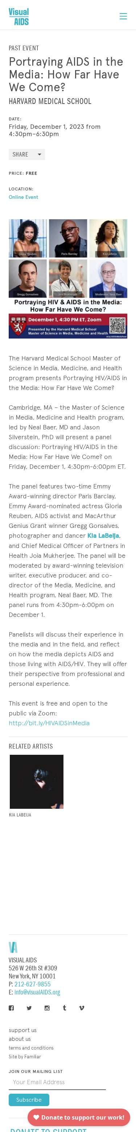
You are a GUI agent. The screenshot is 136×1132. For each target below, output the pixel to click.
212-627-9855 (33, 984)
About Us (20, 1038)
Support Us (23, 1030)
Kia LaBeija (103, 536)
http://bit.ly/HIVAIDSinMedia (49, 723)
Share (20, 155)
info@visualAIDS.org (37, 992)
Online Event (23, 197)
